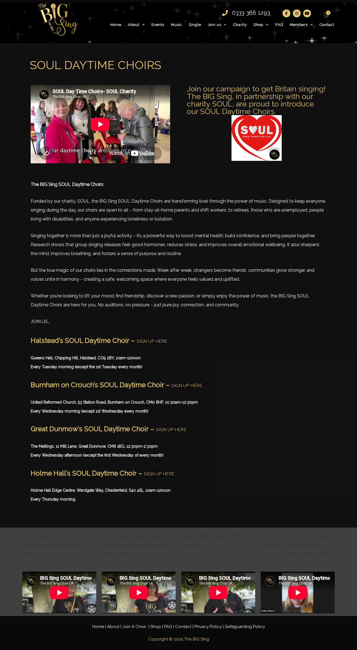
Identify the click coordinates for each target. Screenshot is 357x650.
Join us (214, 25)
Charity (240, 25)
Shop (258, 25)
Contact (327, 25)
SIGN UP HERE (152, 341)
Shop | (157, 626)
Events (157, 25)
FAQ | (169, 626)
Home (115, 25)
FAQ (279, 25)
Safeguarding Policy (245, 626)
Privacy (208, 626)
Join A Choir (134, 626)
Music (176, 25)
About (133, 25)
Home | (99, 626)
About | (114, 626)
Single (195, 25)
